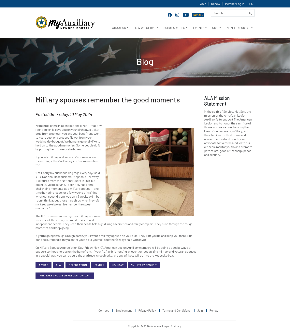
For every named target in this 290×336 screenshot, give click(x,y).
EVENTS (198, 27)
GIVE (215, 27)
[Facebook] (170, 14)
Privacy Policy (147, 310)
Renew (215, 4)
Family (99, 265)
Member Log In (234, 4)
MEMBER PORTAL (238, 27)
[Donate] (198, 14)
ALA (58, 265)
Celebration (78, 265)
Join (203, 4)
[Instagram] (177, 14)
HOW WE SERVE (145, 27)
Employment (123, 310)
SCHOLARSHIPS (174, 27)
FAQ (251, 4)
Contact (103, 310)
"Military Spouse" (144, 265)
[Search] (250, 13)
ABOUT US (119, 27)
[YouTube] (186, 14)
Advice (43, 265)
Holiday (118, 265)
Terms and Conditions (176, 310)
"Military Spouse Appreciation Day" (65, 275)
